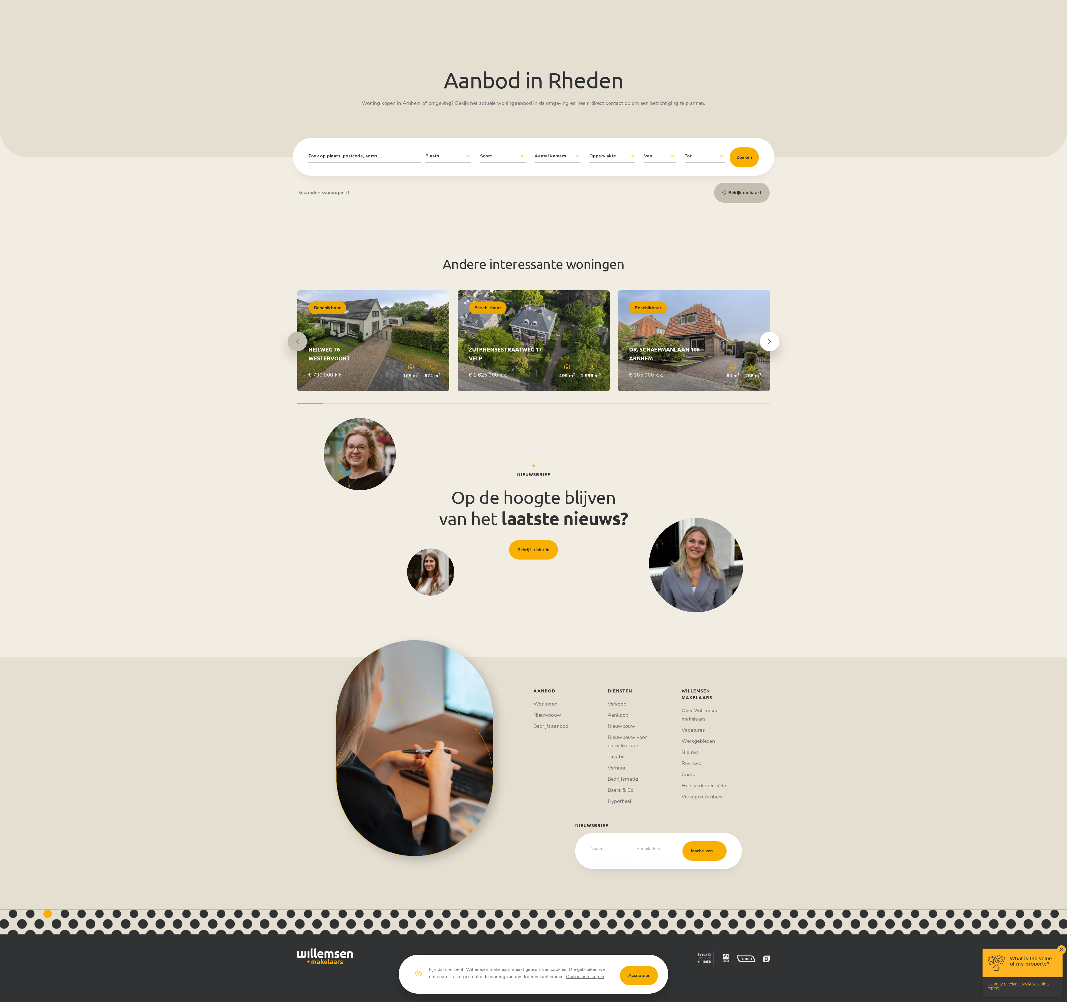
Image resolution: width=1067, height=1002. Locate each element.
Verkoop (617, 704)
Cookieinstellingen (585, 977)
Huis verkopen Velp (704, 785)
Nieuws (690, 752)
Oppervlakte (602, 156)
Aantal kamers (550, 156)
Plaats (432, 156)
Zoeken (744, 157)
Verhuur (617, 768)
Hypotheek (620, 801)
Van (648, 156)
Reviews (691, 763)
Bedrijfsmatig (623, 779)
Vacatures (693, 730)
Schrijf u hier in (533, 550)
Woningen (545, 704)
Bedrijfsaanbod (551, 726)
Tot (688, 156)
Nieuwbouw (547, 715)
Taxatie (616, 756)
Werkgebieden (698, 741)
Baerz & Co (621, 790)
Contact (691, 774)
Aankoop (618, 715)
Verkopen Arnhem (702, 796)
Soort (486, 156)
